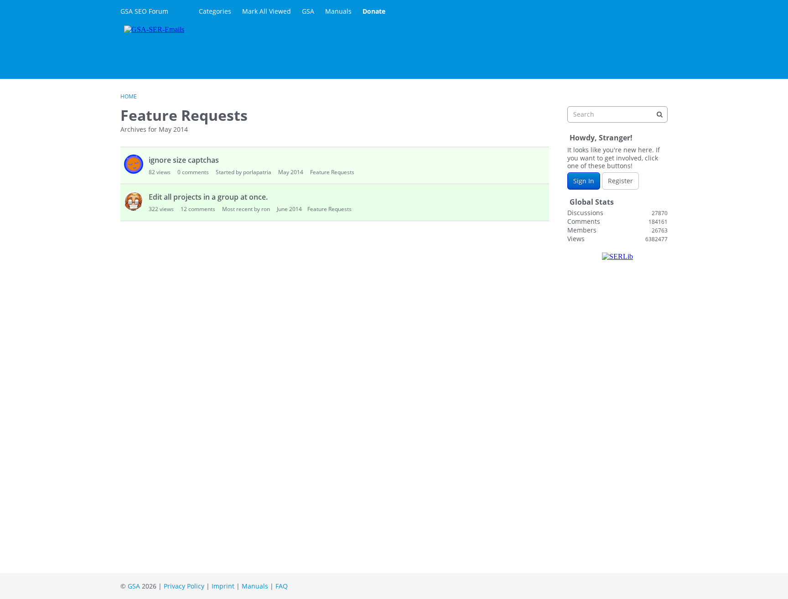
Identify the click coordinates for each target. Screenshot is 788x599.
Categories (215, 11)
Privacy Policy (184, 586)
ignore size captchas (184, 160)
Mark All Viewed (266, 11)
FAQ (281, 586)
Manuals (338, 11)
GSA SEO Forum (144, 11)
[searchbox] (617, 114)
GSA (308, 11)
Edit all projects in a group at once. (208, 197)
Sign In (583, 180)
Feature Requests (332, 172)
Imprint (223, 586)
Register (620, 180)
